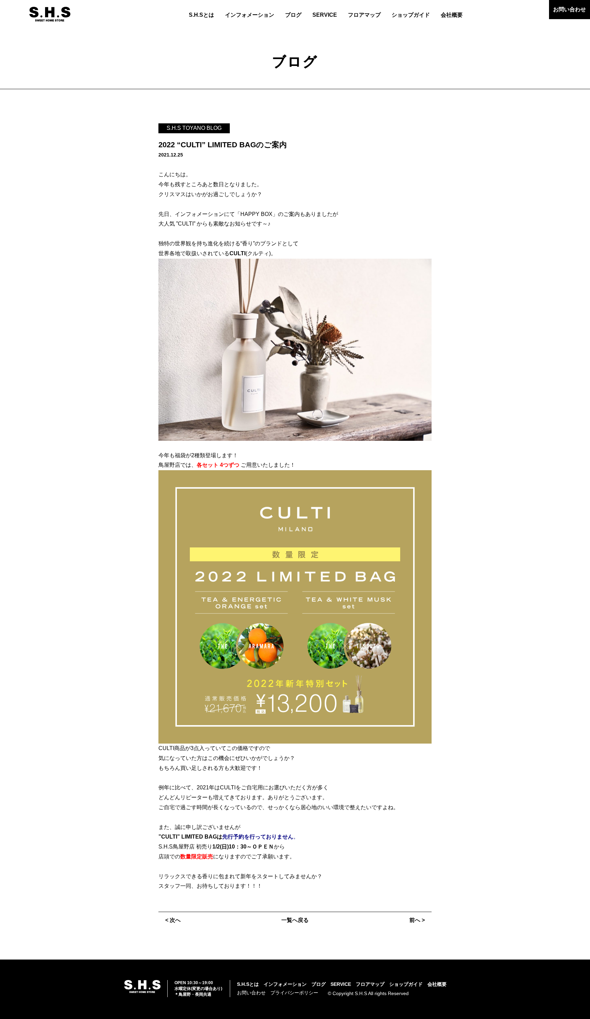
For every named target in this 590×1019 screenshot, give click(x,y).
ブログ (293, 15)
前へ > (417, 920)
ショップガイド (411, 15)
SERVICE (324, 15)
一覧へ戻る (295, 920)
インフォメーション (249, 15)
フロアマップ (364, 15)
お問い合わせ (569, 9)
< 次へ (173, 920)
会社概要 (452, 15)
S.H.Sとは (201, 15)
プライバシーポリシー (294, 992)
